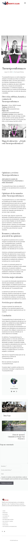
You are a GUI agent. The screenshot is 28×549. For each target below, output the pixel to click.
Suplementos (6, 516)
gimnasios (5, 517)
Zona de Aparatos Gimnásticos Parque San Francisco (16, 437)
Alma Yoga (7, 416)
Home (4, 510)
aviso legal (5, 524)
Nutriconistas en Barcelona (10, 526)
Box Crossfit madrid (8, 521)
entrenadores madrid (8, 519)
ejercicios (5, 512)
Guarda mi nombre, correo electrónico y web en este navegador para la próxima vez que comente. (14, 478)
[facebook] (4, 531)
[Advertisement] (14, 21)
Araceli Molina (20, 72)
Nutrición (5, 514)
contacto (5, 523)
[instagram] (2, 531)
